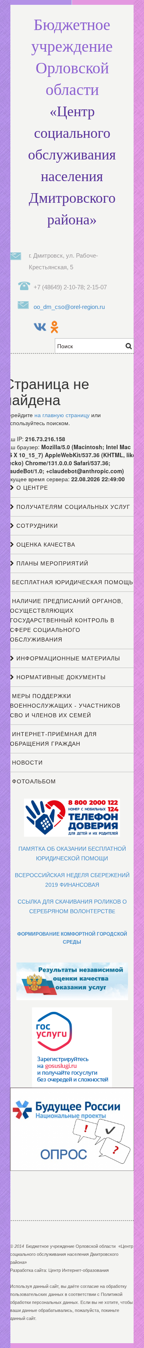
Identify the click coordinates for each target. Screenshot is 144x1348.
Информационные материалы (67, 658)
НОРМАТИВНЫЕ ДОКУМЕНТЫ (60, 677)
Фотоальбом (33, 781)
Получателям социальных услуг (72, 507)
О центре (31, 487)
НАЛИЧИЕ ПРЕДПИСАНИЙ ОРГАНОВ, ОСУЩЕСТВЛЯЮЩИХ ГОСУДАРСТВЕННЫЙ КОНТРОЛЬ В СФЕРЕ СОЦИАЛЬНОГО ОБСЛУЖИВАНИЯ (66, 620)
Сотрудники (36, 526)
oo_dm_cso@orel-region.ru (69, 306)
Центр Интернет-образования (78, 1270)
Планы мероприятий (51, 563)
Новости (26, 762)
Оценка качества (44, 544)
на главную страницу (62, 415)
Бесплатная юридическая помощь (71, 582)
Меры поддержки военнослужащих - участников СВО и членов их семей (65, 705)
